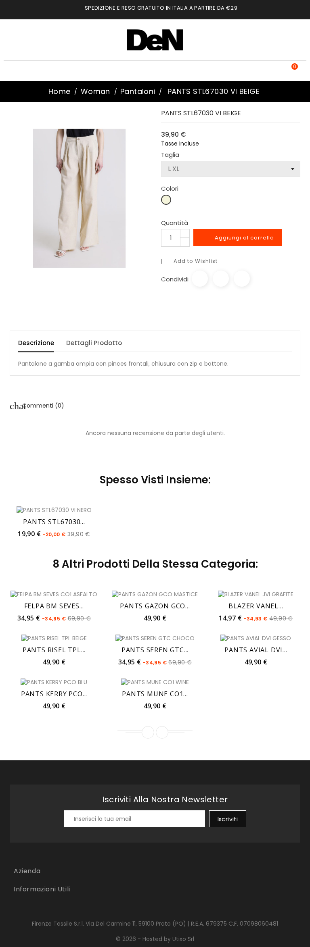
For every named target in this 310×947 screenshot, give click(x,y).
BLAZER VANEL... (255, 606)
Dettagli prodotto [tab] (94, 343)
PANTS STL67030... (54, 521)
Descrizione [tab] (36, 343)
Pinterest (242, 279)
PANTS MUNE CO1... (155, 693)
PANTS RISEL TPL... (54, 649)
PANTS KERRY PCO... (54, 693)
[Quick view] (72, 510)
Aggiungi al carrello (238, 238)
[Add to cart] (36, 510)
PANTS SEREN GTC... (155, 649)
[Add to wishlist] (54, 510)
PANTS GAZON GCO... (155, 606)
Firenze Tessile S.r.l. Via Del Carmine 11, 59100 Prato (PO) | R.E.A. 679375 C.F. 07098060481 (155, 924)
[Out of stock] (137, 594)
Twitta (221, 279)
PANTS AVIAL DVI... (255, 649)
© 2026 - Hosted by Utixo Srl (155, 939)
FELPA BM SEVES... (54, 606)
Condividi (200, 279)
